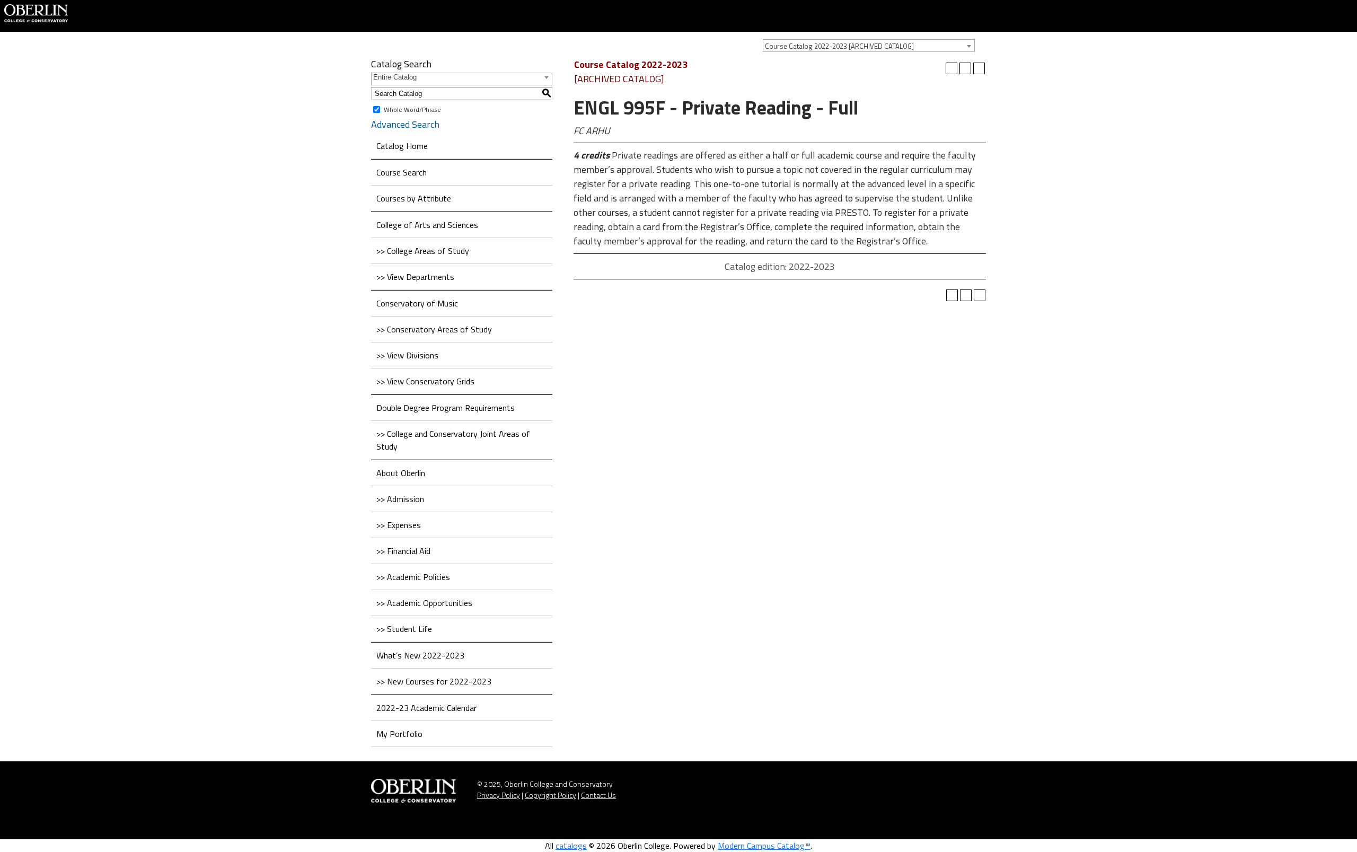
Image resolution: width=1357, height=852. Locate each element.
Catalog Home (402, 145)
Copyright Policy (550, 795)
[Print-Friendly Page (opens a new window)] (965, 68)
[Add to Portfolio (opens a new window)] (951, 68)
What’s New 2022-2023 (420, 655)
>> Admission (400, 499)
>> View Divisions (407, 355)
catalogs (571, 845)
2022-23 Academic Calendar (426, 707)
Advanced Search (405, 124)
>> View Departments (415, 276)
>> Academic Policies (413, 576)
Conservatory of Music (417, 303)
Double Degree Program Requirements (445, 407)
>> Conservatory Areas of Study (434, 329)
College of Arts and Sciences (427, 224)
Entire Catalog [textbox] (395, 77)
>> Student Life (404, 628)
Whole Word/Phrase (412, 109)
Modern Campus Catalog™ (764, 845)
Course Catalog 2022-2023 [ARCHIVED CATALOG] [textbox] (839, 46)
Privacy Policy (498, 795)
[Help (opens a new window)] (979, 68)
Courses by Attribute (413, 198)
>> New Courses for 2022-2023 (433, 681)
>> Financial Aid (403, 550)
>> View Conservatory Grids (425, 381)
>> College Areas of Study (422, 250)
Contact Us (598, 795)
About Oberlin (400, 473)
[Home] (36, 12)
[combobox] (869, 45)
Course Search (401, 172)
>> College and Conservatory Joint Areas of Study (453, 440)
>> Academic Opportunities (424, 602)
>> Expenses (398, 525)
